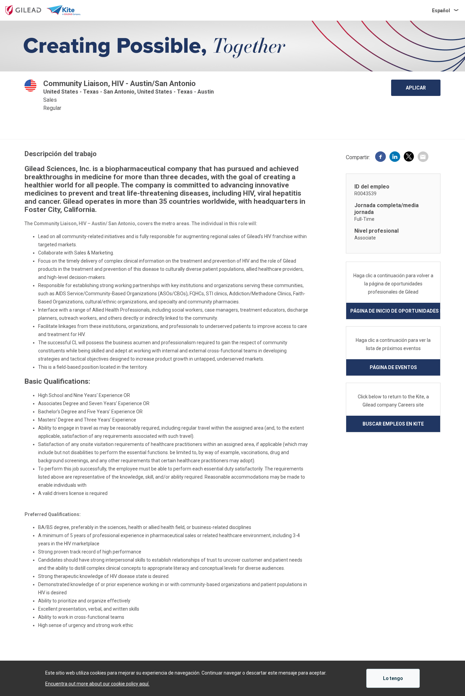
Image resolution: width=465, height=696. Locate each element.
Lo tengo (393, 678)
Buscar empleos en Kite (393, 424)
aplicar (416, 87)
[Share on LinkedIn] (395, 157)
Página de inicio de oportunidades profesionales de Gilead (395, 311)
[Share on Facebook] (380, 157)
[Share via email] (423, 157)
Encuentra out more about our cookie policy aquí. (97, 683)
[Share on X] (409, 157)
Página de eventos (393, 367)
